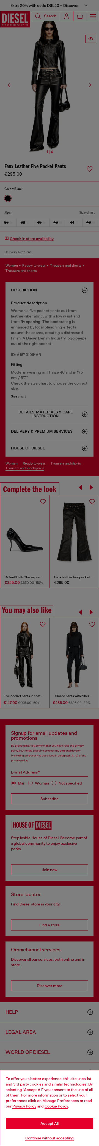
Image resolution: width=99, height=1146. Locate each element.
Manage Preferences (60, 1100)
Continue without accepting (49, 1138)
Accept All (49, 1123)
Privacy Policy (24, 1106)
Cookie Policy (56, 1106)
